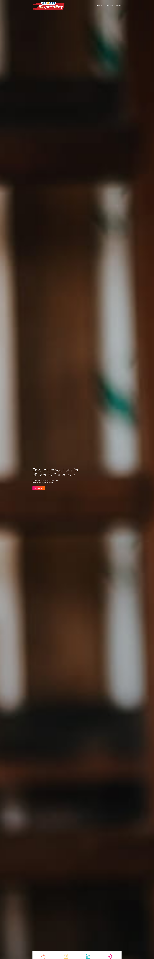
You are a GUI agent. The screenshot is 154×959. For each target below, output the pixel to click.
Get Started (39, 488)
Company (99, 5)
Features (119, 5)
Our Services (109, 5)
